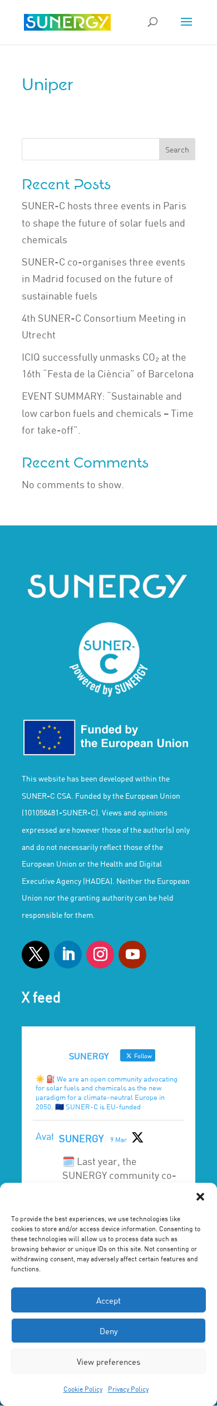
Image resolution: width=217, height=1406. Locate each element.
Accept (108, 1300)
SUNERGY (81, 1138)
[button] (200, 1196)
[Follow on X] (36, 955)
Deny (109, 1331)
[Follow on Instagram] (100, 955)
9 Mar (118, 1139)
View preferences (108, 1361)
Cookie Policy (82, 1389)
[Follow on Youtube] (132, 955)
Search (177, 149)
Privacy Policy (128, 1389)
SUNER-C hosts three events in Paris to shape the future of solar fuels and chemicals (104, 222)
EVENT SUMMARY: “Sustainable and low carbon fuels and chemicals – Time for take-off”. (108, 413)
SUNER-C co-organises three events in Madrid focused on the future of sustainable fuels (103, 278)
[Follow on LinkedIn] (68, 955)
